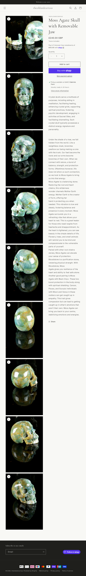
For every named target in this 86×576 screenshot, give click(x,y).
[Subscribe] (43, 551)
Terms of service (67, 571)
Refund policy (43, 571)
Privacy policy (55, 571)
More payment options (64, 76)
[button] (4, 8)
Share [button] (53, 322)
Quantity (52, 52)
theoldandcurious (17, 571)
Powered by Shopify (30, 571)
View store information (60, 91)
